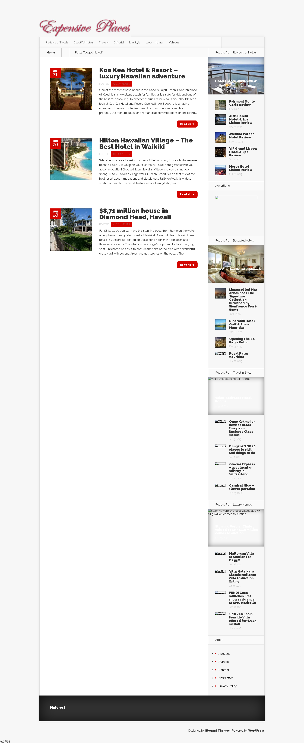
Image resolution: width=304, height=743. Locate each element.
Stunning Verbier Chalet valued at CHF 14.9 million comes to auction (236, 530)
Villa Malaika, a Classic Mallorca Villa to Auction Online (242, 576)
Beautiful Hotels (84, 42)
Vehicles (174, 42)
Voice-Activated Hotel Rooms (233, 399)
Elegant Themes (217, 730)
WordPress (256, 730)
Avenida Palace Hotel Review (242, 135)
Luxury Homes (154, 42)
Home (51, 52)
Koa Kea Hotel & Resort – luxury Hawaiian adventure (142, 73)
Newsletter (225, 678)
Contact (223, 670)
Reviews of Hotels (57, 42)
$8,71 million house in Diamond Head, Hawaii (135, 214)
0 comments (121, 83)
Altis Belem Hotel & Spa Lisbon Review (240, 119)
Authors (223, 661)
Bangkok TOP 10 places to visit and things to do (242, 449)
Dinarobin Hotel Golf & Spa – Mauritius (242, 324)
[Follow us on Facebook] (237, 42)
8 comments (121, 154)
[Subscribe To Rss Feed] (248, 42)
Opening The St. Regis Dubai (242, 340)
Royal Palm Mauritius (238, 355)
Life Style (134, 42)
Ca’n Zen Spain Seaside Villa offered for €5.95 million (242, 619)
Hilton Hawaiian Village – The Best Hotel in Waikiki (146, 143)
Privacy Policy (227, 686)
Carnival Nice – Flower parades (242, 487)
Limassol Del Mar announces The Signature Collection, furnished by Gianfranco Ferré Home (243, 300)
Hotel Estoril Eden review (236, 81)
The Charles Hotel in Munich (238, 269)
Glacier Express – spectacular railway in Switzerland (242, 469)
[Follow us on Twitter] (226, 42)
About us (224, 653)
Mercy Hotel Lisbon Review (240, 168)
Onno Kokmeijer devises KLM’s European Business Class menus (242, 428)
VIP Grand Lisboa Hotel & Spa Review (243, 152)
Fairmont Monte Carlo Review (242, 103)
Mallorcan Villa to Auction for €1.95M (241, 557)
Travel (102, 42)
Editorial (119, 42)
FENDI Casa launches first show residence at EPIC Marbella (242, 598)
